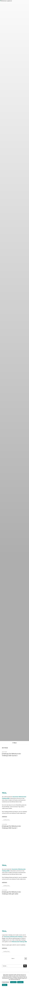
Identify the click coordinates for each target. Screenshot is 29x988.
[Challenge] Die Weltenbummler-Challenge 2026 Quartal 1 (11, 827)
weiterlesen (4, 816)
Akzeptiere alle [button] (13, 982)
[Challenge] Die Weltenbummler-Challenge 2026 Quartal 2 (11, 754)
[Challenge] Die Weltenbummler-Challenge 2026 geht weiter (11, 893)
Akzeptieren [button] (20, 982)
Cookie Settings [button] (5, 982)
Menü (15, 742)
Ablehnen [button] (4, 985)
